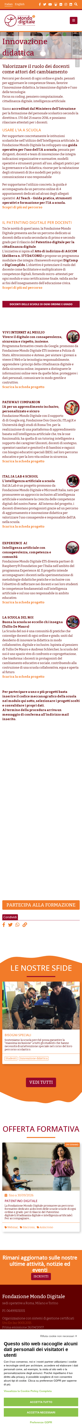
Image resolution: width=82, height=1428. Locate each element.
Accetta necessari (41, 1412)
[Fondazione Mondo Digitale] (21, 21)
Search (75, 4)
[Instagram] (65, 4)
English (19, 4)
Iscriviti (41, 1276)
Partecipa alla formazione (41, 905)
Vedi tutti (41, 1082)
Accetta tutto (41, 1402)
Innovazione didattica (33, 1058)
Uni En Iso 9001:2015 (16, 1323)
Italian (9, 4)
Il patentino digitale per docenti (37, 222)
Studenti (11, 1058)
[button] (73, 20)
